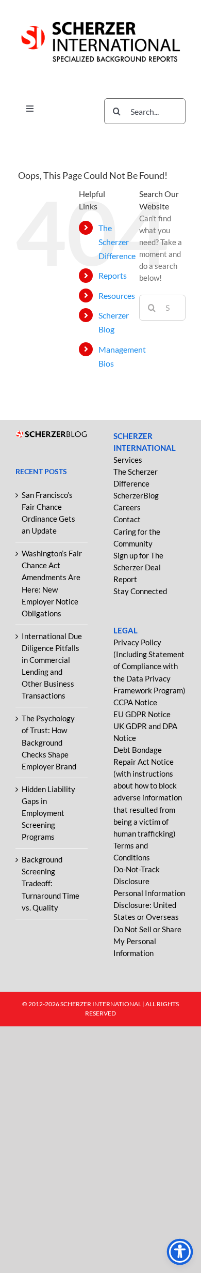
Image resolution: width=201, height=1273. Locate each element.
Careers (127, 507)
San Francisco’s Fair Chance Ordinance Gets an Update (48, 512)
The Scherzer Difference (117, 242)
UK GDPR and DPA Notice (145, 731)
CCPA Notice (135, 702)
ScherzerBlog (136, 495)
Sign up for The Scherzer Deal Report (138, 567)
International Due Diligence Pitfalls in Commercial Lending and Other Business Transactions (52, 665)
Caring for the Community (136, 537)
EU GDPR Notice (142, 714)
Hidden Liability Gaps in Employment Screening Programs (48, 812)
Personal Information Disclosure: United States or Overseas (149, 904)
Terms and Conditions (131, 851)
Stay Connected (140, 591)
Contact (127, 519)
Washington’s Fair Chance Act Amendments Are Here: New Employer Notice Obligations (52, 583)
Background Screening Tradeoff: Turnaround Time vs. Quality (50, 883)
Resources (116, 295)
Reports (112, 275)
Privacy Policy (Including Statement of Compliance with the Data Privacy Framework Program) (149, 666)
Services (127, 459)
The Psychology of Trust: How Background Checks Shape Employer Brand (49, 742)
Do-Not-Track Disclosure (136, 875)
